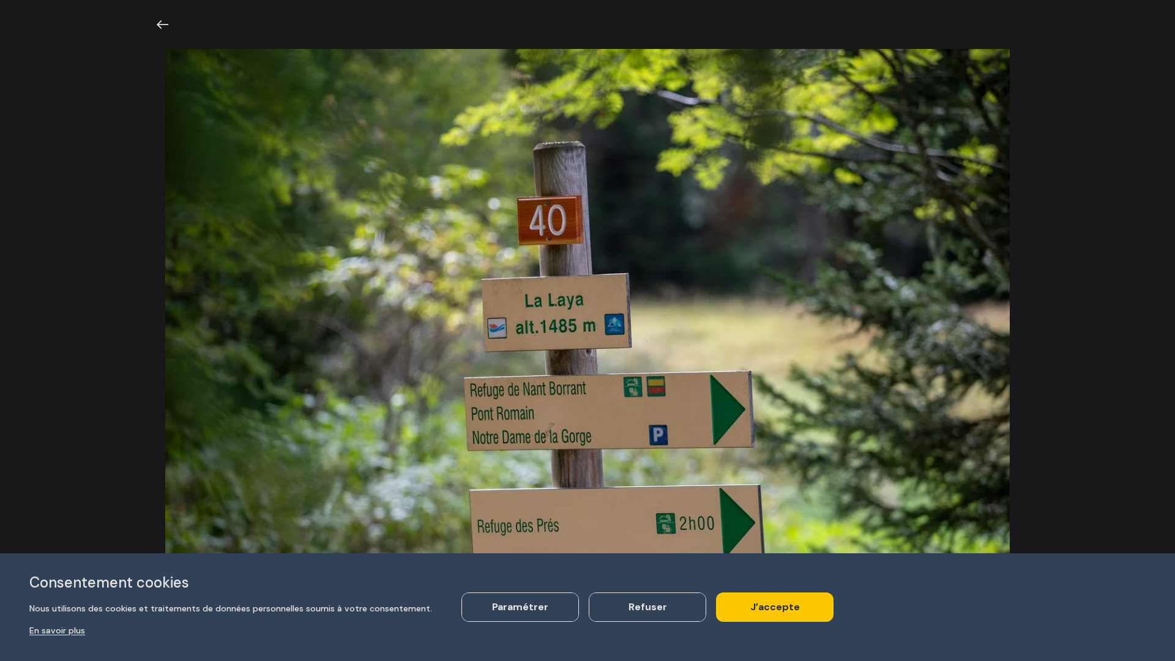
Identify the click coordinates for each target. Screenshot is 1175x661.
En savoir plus (57, 630)
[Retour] (163, 24)
